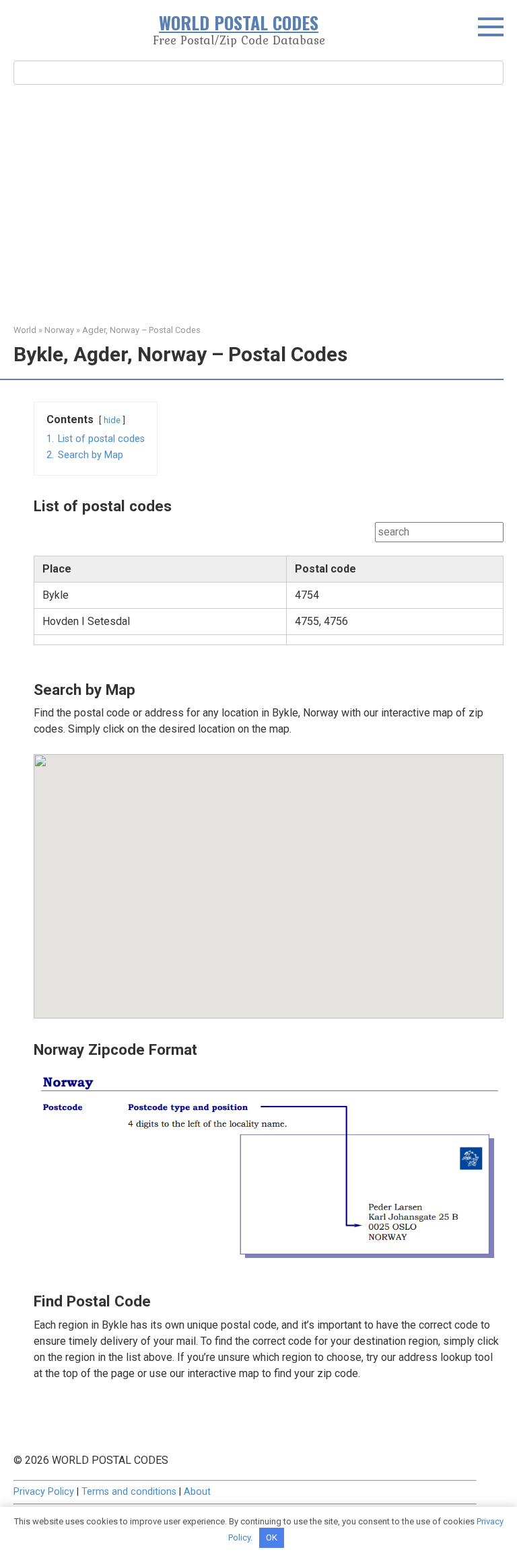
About (197, 1491)
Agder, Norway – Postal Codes (141, 330)
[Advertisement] (258, 202)
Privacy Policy (43, 1491)
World (24, 330)
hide (112, 420)
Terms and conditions (128, 1491)
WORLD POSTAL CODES (238, 22)
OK (271, 1537)
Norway (59, 330)
